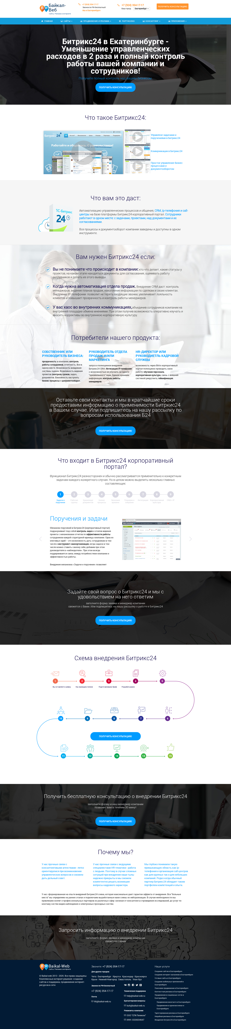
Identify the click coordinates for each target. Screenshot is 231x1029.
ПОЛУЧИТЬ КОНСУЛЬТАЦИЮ (115, 736)
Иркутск (117, 976)
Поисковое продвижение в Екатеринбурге (171, 988)
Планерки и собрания (129, 501)
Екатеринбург (105, 976)
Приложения (178, 21)
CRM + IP (170, 500)
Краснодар (128, 976)
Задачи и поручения (60, 501)
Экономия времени (115, 501)
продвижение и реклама (96, 21)
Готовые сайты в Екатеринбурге (168, 978)
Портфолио (128, 21)
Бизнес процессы (101, 501)
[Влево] (40, 539)
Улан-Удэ (137, 979)
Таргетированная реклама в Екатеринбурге (172, 1013)
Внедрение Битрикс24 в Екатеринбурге (170, 1020)
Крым (94, 979)
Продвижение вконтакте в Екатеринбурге (173, 1002)
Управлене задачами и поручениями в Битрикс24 (165, 136)
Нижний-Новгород (108, 979)
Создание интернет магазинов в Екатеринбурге (174, 974)
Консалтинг (152, 21)
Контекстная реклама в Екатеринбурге (170, 991)
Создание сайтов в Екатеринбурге (168, 971)
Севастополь (125, 979)
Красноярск (141, 976)
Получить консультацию (172, 6)
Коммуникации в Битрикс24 (166, 151)
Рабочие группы (74, 501)
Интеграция (143, 500)
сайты (67, 21)
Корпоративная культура (157, 501)
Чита (94, 976)
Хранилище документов (88, 501)
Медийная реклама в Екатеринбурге (169, 1016)
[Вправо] (190, 539)
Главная (48, 21)
